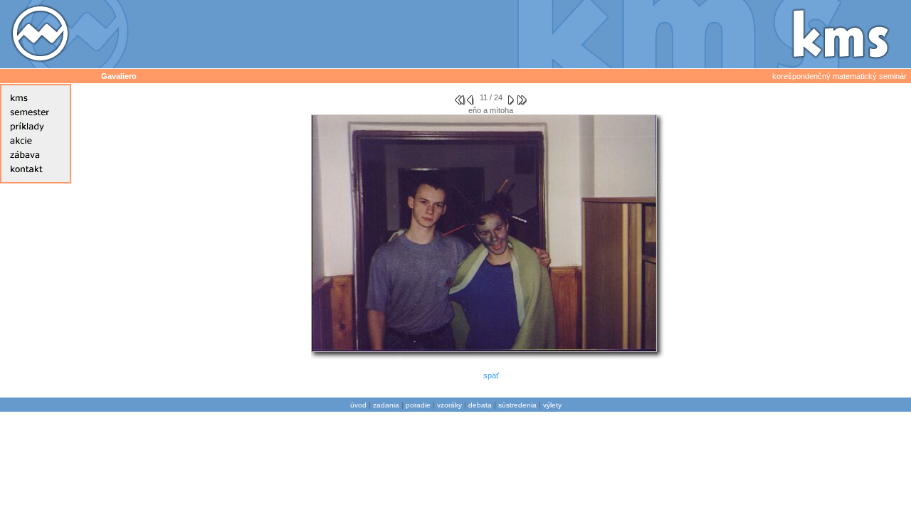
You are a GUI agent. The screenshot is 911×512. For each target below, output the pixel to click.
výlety (552, 405)
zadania (386, 405)
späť (491, 375)
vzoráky (449, 405)
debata (480, 405)
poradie (418, 405)
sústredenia (517, 405)
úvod (358, 405)
